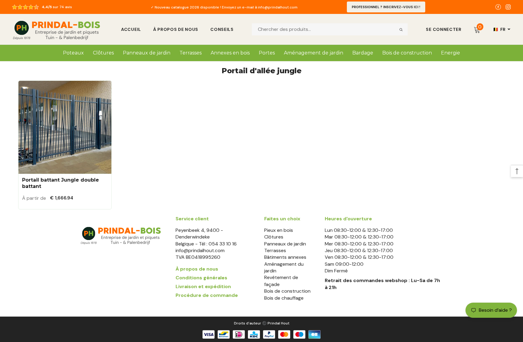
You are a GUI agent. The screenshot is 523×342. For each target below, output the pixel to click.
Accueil (131, 29)
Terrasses (275, 250)
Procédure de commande (207, 295)
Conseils (222, 29)
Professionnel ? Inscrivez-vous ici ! (386, 7)
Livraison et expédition (203, 286)
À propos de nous (175, 29)
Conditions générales (201, 278)
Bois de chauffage (284, 298)
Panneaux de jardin (285, 244)
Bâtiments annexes (285, 257)
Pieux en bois (278, 230)
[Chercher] (401, 29)
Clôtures (273, 237)
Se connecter (443, 29)
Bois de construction (287, 291)
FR (499, 29)
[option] (224, 7)
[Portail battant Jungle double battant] (64, 127)
